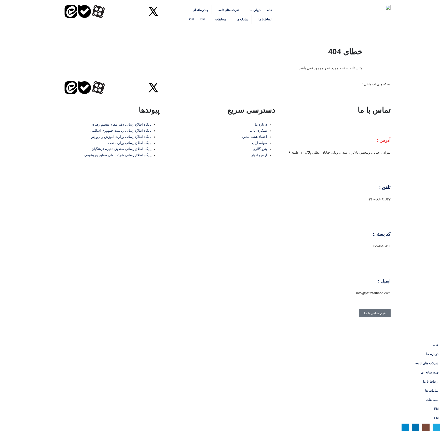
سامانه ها (242, 19)
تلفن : (385, 187)
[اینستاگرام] (426, 427)
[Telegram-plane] (112, 11)
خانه (269, 10)
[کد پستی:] (384, 221)
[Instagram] (139, 11)
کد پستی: (382, 234)
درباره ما (255, 10)
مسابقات (220, 19)
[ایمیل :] (384, 268)
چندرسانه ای (200, 10)
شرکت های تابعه (228, 10)
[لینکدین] (415, 427)
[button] (156, 30)
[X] (436, 427)
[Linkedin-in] (125, 11)
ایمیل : (384, 281)
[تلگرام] (405, 427)
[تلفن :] (384, 174)
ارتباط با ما (265, 19)
